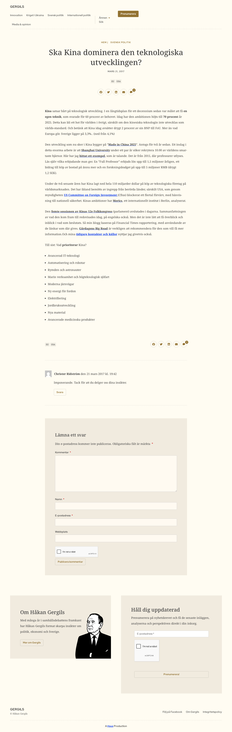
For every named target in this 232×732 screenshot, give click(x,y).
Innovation (16, 15)
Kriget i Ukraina (35, 15)
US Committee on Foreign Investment (91, 195)
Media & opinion (21, 24)
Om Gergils (192, 712)
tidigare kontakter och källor (96, 234)
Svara (60, 392)
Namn (59, 499)
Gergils (17, 7)
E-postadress (64, 515)
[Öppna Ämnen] (109, 18)
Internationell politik (79, 15)
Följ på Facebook (172, 712)
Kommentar (63, 452)
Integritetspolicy (212, 712)
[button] (101, 92)
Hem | (104, 42)
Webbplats (61, 531)
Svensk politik (56, 15)
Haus (110, 726)
